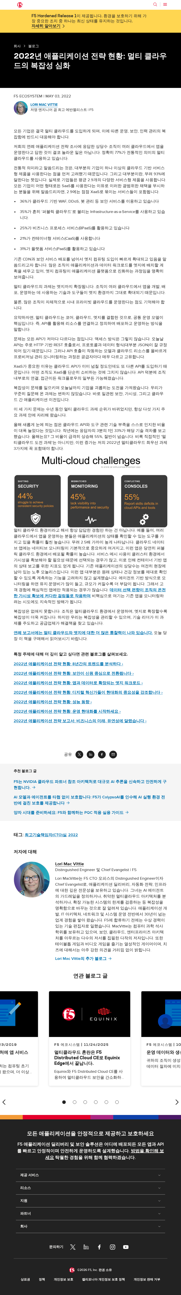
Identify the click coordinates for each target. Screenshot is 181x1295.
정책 (42, 1279)
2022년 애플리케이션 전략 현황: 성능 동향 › (53, 702)
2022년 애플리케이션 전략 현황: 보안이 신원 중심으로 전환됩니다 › (74, 673)
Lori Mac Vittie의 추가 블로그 (81, 958)
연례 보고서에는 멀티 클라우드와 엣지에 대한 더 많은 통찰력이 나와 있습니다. (83, 632)
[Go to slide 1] (64, 1102)
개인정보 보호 (63, 1279)
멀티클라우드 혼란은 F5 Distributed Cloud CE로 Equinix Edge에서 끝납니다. (87, 1057)
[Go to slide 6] (117, 1102)
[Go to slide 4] (96, 1102)
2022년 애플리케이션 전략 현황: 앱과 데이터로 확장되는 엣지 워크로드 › (78, 683)
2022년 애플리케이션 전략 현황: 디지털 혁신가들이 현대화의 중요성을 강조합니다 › (88, 692)
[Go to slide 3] (85, 1102)
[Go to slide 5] (106, 1102)
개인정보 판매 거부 (147, 1279)
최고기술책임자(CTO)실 (46, 835)
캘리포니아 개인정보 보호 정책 (103, 1279)
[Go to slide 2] (74, 1102)
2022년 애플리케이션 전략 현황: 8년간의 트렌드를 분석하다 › (68, 664)
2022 (73, 835)
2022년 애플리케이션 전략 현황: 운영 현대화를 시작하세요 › (67, 711)
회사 (17, 46)
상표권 (25, 1279)
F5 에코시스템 (67, 1044)
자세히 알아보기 (46, 26)
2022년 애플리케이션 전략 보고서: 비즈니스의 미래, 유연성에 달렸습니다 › (80, 721)
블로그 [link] (33, 46)
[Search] (155, 4)
